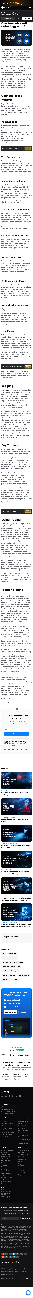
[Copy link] (3, 702)
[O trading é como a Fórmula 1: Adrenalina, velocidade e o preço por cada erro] (16, 889)
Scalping (4, 390)
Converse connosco (10, 1107)
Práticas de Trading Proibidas (7, 1151)
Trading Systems (23, 975)
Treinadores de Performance (6, 1159)
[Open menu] (30, 7)
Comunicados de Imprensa (23, 1151)
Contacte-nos (8, 1123)
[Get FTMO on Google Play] (15, 1262)
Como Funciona (9, 1126)
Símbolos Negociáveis (5, 1170)
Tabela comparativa (24, 1143)
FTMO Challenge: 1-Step (24, 1136)
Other (16, 979)
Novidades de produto (9, 958)
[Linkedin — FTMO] (20, 1096)
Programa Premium (24, 1130)
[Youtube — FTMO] (6, 1096)
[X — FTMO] (16, 1096)
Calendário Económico (5, 1166)
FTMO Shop (21, 1173)
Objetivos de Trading (25, 1133)
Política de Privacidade (7, 1274)
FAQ (5, 1121)
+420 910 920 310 (9, 1114)
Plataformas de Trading (6, 1178)
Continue (27, 19)
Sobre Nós (21, 1157)
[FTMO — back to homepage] (6, 7)
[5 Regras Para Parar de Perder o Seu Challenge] (16, 784)
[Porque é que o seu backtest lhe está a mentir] (16, 810)
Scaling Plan (22, 1128)
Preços (20, 1123)
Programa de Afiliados (7, 1129)
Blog (3, 954)
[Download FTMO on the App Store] (5, 1262)
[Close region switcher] (30, 13)
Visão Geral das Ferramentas (6, 1155)
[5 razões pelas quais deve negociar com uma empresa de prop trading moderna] (16, 915)
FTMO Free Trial (23, 1126)
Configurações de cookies (19, 1269)
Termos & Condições (20, 1271)
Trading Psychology (8, 975)
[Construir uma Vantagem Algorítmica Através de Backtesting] (16, 863)
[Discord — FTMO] (2, 1096)
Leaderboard (5, 1163)
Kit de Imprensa (9, 1132)
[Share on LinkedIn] (8, 702)
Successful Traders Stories (11, 966)
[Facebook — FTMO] (13, 1096)
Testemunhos (22, 1168)
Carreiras (21, 1170)
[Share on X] (12, 702)
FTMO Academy (6, 1181)
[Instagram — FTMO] (9, 1096)
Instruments (12, 954)
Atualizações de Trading (6, 1174)
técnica (9, 217)
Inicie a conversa (9, 1109)
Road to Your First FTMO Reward (12, 962)
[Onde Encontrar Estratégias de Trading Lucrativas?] (16, 837)
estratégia (27, 79)
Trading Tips (5, 791)
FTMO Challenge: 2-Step (24, 1140)
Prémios (20, 1161)
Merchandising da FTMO (8, 1135)
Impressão (10, 1271)
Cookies (3, 1271)
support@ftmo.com (10, 1111)
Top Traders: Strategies (10, 971)
